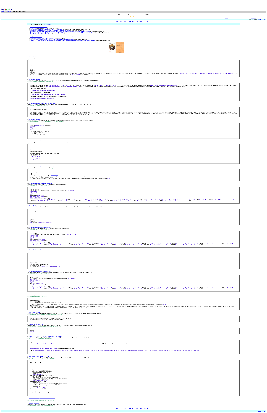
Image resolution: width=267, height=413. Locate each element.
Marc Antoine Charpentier (34, 205)
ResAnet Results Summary (34, 312)
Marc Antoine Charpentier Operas (36, 249)
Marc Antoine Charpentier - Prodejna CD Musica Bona (40, 183)
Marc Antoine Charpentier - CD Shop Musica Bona (39, 271)
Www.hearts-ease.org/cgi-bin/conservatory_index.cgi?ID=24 (42, 398)
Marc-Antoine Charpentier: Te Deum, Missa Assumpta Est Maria (42, 103)
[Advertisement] (133, 4)
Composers (8, 11)
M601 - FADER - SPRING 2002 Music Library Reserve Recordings (43, 356)
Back (259, 19)
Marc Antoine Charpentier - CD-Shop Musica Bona (39, 227)
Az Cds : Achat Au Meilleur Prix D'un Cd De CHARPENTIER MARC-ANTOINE (45, 336)
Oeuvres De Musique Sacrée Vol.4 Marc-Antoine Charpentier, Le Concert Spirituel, (46, 141)
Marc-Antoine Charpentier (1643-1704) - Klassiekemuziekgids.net (43, 165)
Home (2, 11)
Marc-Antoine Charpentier (34, 56)
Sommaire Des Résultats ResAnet (36, 324)
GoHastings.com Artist (34, 403)
